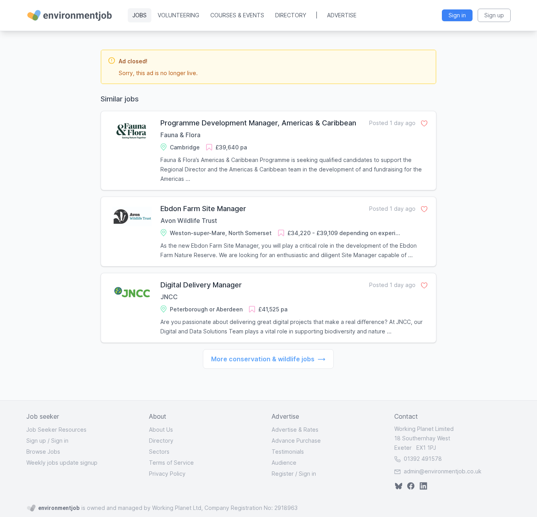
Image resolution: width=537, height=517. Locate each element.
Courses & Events (237, 15)
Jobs (139, 15)
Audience (284, 462)
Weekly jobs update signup (61, 462)
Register (283, 473)
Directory (290, 15)
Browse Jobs (43, 451)
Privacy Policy (167, 473)
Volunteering (178, 15)
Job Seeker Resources (56, 429)
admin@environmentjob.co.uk (443, 471)
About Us (161, 429)
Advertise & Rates (295, 429)
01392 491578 (422, 458)
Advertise (342, 15)
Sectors (159, 451)
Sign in (59, 440)
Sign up (36, 440)
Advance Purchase (296, 440)
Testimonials (288, 451)
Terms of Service (171, 462)
